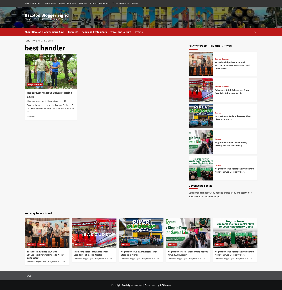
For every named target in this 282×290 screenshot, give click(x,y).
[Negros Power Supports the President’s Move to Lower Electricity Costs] (201, 168)
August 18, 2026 (102, 258)
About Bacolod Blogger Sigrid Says (60, 3)
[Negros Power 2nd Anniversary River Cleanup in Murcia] (201, 115)
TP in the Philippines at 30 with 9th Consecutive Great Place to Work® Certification (233, 65)
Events (135, 3)
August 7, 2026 (195, 258)
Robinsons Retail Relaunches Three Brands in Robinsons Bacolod (232, 92)
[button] (255, 32)
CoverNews (150, 285)
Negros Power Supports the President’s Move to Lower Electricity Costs (234, 170)
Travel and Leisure (121, 3)
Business (83, 3)
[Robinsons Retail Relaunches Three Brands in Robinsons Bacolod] (201, 89)
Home (28, 275)
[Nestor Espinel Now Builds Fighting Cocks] (51, 71)
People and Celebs (35, 85)
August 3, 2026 (242, 258)
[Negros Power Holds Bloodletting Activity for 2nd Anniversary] (201, 142)
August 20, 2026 (55, 262)
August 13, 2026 (149, 258)
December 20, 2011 (56, 101)
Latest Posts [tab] (199, 46)
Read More (31, 116)
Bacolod (218, 59)
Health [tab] (215, 46)
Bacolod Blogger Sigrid (47, 15)
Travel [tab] (228, 46)
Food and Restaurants (100, 3)
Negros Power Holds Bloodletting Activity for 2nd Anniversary (231, 144)
